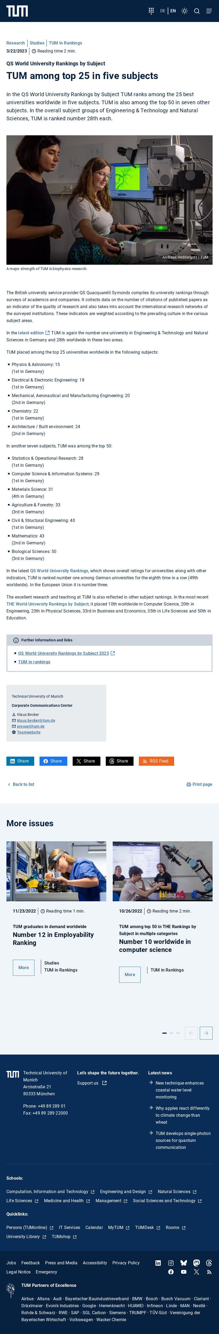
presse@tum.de (31, 726)
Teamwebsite (29, 732)
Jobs (11, 1262)
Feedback (30, 1262)
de (162, 10)
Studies (37, 43)
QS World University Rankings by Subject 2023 (63, 653)
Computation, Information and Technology (47, 1191)
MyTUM (116, 1227)
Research (15, 43)
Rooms (173, 1227)
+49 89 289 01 (52, 1106)
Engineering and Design (123, 1191)
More (23, 967)
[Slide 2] (171, 1033)
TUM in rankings (34, 661)
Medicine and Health (64, 1200)
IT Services (69, 1227)
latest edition (31, 332)
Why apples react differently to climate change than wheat (183, 1115)
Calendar (94, 1227)
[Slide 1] (164, 1033)
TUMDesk (145, 1227)
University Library (23, 1236)
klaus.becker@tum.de (36, 720)
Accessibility (95, 1262)
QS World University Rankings (59, 570)
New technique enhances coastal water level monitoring (180, 1090)
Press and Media (61, 1262)
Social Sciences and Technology (165, 1200)
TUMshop (62, 1236)
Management (109, 1200)
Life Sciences (19, 1200)
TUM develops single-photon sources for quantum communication (183, 1140)
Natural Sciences (174, 1191)
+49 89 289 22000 (50, 1113)
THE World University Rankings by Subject (47, 604)
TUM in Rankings (65, 43)
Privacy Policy (126, 1262)
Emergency (46, 1272)
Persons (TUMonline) (27, 1227)
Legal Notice (18, 1272)
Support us (88, 1083)
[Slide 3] (177, 1033)
